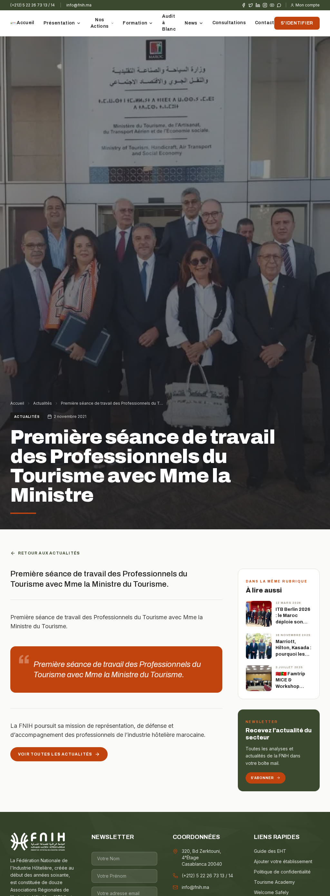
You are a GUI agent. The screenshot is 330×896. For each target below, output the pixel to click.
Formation (135, 23)
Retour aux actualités (49, 553)
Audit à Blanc (169, 23)
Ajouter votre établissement (283, 861)
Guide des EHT (270, 851)
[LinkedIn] (258, 5)
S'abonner (262, 778)
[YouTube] (272, 5)
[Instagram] (265, 5)
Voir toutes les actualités (55, 754)
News (191, 23)
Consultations (229, 22)
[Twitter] (250, 5)
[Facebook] (243, 5)
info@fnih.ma (79, 5)
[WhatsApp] (279, 5)
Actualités (42, 403)
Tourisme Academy (274, 882)
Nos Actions (100, 23)
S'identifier (297, 23)
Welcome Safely (271, 892)
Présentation (59, 23)
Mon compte (308, 5)
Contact (264, 22)
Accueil (25, 22)
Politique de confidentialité (282, 871)
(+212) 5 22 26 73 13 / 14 (32, 5)
